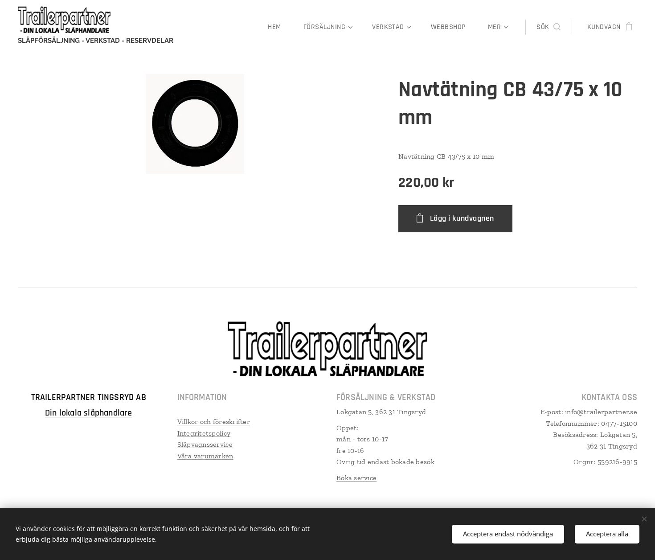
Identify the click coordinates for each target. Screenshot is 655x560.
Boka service (356, 478)
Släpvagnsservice (205, 444)
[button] (548, 27)
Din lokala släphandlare (88, 413)
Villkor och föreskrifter (213, 421)
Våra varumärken (205, 456)
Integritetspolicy (204, 433)
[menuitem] (279, 27)
